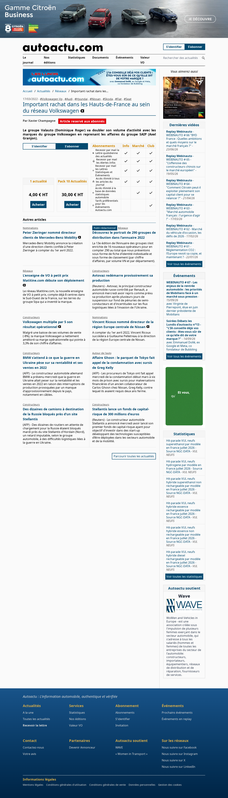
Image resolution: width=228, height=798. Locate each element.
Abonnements (124, 713)
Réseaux (60, 91)
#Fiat (118, 99)
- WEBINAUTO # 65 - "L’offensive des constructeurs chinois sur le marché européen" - (183, 165)
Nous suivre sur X (173, 760)
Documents (100, 58)
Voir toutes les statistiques (184, 577)
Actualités (43, 91)
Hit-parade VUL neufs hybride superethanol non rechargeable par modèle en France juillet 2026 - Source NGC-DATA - (183, 487)
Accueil (27, 91)
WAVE (119, 747)
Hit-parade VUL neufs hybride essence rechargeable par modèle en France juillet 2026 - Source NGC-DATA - (183, 512)
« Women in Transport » (131, 754)
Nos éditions (49, 60)
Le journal (28, 60)
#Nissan (95, 99)
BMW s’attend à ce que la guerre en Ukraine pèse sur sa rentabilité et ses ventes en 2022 (53, 362)
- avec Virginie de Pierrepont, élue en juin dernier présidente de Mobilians (184, 298)
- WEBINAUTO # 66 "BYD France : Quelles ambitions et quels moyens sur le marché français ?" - (184, 140)
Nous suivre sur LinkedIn (178, 767)
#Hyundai (81, 99)
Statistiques (76, 58)
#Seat (127, 99)
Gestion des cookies (170, 784)
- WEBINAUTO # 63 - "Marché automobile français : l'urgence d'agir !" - (183, 212)
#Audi (68, 99)
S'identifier (174, 47)
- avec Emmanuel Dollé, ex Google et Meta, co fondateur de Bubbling (183, 335)
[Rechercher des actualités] (203, 58)
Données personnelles (142, 784)
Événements (124, 58)
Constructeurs (100, 271)
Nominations (30, 228)
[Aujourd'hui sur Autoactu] (89, 47)
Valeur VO (145, 60)
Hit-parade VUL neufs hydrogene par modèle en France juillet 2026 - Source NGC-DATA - (184, 466)
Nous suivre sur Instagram (180, 754)
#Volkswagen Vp (51, 99)
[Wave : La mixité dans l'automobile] (184, 606)
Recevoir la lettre (35, 725)
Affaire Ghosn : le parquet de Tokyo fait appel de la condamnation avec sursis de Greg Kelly (123, 362)
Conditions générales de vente (107, 784)
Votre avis (29, 754)
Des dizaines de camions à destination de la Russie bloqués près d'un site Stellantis (53, 414)
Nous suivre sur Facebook (179, 747)
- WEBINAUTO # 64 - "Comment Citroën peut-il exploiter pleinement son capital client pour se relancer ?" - (183, 189)
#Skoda (108, 99)
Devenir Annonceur (82, 747)
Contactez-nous (33, 747)
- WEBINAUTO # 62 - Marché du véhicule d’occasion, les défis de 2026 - (184, 231)
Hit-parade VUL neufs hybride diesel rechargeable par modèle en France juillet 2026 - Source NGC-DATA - (183, 561)
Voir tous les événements (184, 264)
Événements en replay (176, 719)
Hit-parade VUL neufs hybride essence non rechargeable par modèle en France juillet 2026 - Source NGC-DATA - (183, 536)
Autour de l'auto (101, 353)
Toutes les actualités (36, 719)
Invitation (121, 725)
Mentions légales (33, 784)
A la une (28, 713)
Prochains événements (177, 713)
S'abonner (195, 47)
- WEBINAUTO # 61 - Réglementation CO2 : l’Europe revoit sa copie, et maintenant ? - (184, 250)
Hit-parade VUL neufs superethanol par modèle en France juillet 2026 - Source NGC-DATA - (183, 448)
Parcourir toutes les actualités (134, 456)
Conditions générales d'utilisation (66, 784)
